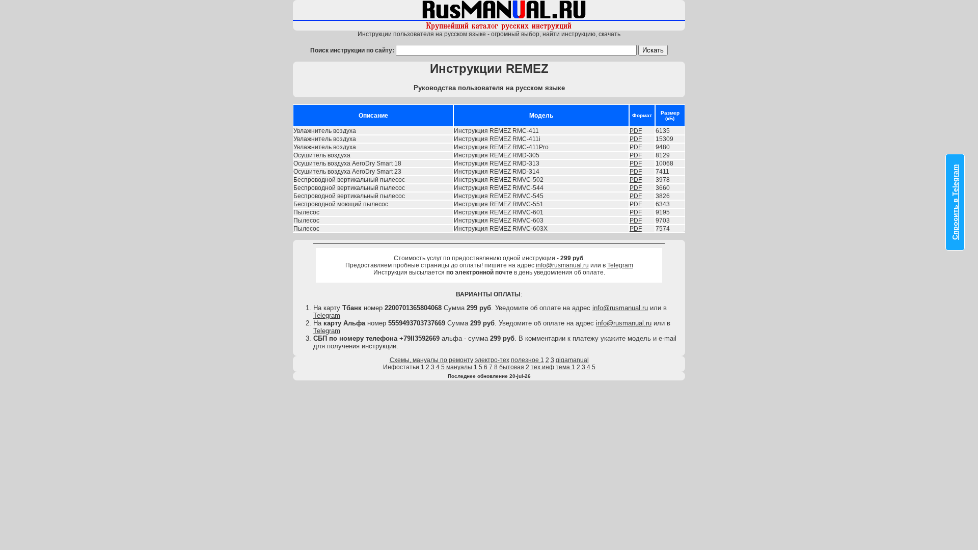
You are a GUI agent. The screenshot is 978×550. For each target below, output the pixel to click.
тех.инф (542, 367)
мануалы (459, 367)
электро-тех (492, 360)
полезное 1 (527, 360)
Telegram (620, 265)
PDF (636, 130)
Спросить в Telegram (955, 202)
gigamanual (572, 360)
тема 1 (565, 367)
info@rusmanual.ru (562, 265)
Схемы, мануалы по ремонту (431, 360)
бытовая (511, 367)
